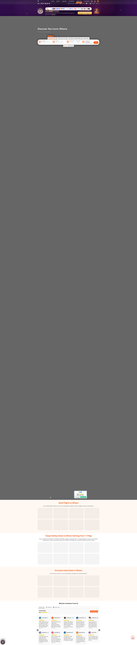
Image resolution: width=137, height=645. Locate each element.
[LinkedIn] (49, 3)
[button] (38, 596)
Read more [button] (41, 594)
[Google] (38, 3)
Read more (53, 14)
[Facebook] (42, 3)
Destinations (71, 1)
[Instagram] (43, 3)
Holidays (58, 1)
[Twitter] (40, 3)
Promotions (79, 1)
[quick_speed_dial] (132, 637)
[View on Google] (40, 584)
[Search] (96, 41)
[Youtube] (45, 3)
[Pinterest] (47, 3)
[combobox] (47, 42)
